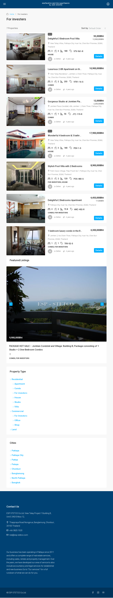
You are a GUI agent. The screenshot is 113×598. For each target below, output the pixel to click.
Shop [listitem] (16, 425)
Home (12, 14)
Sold (50, 34)
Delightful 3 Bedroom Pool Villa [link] (64, 38)
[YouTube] (103, 593)
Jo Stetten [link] (57, 59)
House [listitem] (17, 397)
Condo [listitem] (17, 388)
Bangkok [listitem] (16, 482)
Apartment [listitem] (19, 384)
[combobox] (97, 28)
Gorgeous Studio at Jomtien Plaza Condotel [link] (70, 101)
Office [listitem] (17, 420)
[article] (56, 314)
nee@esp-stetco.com (18, 535)
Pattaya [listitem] (15, 450)
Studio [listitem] (17, 402)
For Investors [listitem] (20, 416)
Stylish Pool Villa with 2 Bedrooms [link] (65, 166)
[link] (25, 46)
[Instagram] (98, 593)
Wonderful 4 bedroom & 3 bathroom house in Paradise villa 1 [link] (78, 135)
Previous (11, 304)
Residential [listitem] (17, 379)
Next (102, 304)
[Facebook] (93, 593)
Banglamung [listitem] (18, 473)
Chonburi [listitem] (16, 469)
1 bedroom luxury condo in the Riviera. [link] (67, 231)
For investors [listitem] (20, 393)
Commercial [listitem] (18, 411)
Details (98, 56)
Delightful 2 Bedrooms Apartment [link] (65, 200)
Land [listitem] (14, 429)
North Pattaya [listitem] (18, 478)
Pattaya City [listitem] (17, 455)
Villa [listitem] (16, 406)
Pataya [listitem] (15, 464)
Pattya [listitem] (15, 460)
